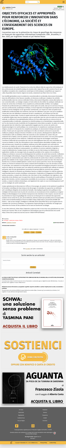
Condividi (39, 232)
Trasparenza (45, 415)
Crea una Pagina (21, 420)
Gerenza (45, 412)
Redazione (45, 409)
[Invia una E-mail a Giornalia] (49, 426)
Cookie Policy (53, 442)
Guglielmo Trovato (11, 222)
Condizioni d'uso (21, 418)
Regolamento (21, 415)
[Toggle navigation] (63, 2)
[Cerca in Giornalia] (38, 2)
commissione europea (14, 220)
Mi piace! (27, 232)
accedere (28, 248)
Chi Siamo (21, 409)
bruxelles (6, 219)
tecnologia (6, 220)
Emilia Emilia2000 (11, 237)
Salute (60, 8)
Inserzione (45, 420)
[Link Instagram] (33, 426)
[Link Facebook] (17, 426)
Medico (21, 220)
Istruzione (56, 8)
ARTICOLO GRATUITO (59, 222)
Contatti (45, 418)
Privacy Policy (43, 442)
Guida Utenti (21, 412)
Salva (33, 232)
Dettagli (33, 438)
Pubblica (33, 267)
